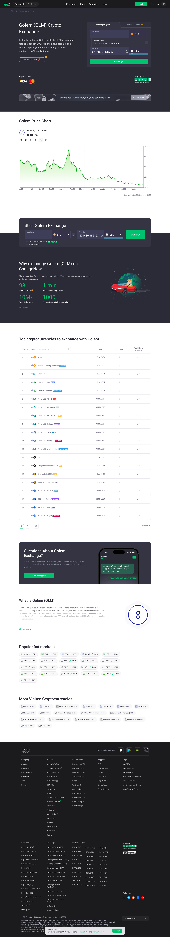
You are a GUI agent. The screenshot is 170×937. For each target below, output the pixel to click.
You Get (95, 49)
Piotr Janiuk (82, 613)
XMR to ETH (89, 869)
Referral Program (78, 772)
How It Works (103, 768)
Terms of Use (83, 932)
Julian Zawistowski (64, 613)
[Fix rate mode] (126, 51)
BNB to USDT (90, 885)
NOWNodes (76, 806)
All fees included (98, 40)
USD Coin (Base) (46, 507)
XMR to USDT (90, 881)
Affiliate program (78, 777)
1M (31, 140)
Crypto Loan (51, 818)
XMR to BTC (76, 868)
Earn (82, 4)
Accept (117, 931)
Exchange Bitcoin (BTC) (55, 847)
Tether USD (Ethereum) (48, 407)
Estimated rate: (98, 44)
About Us (24, 764)
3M (36, 140)
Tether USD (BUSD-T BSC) (49, 416)
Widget (74, 781)
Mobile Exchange (53, 772)
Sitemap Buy (25, 910)
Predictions (51, 789)
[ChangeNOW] (7, 4)
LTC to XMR (89, 852)
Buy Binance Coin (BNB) (30, 860)
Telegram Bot (51, 822)
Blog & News (25, 768)
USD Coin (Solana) (48, 499)
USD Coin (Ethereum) (48, 491)
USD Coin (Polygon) (49, 516)
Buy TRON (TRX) (27, 885)
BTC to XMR (76, 847)
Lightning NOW (52, 827)
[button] (138, 34)
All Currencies (51, 906)
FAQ (99, 764)
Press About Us (26, 772)
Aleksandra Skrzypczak (31, 613)
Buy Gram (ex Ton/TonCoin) (31, 889)
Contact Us (102, 777)
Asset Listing (77, 789)
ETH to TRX (103, 877)
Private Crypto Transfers (55, 797)
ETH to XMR (76, 860)
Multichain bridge (78, 793)
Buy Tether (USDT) (27, 855)
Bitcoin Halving (103, 789)
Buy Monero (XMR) (28, 880)
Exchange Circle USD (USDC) (57, 864)
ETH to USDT (103, 865)
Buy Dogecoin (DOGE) (29, 872)
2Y (46, 140)
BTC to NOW (103, 873)
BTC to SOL (103, 885)
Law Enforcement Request (132, 785)
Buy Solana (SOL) (27, 893)
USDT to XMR (77, 855)
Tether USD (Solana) (49, 424)
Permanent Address (54, 768)
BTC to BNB (89, 877)
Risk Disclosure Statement (132, 777)
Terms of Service (128, 768)
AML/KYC (126, 764)
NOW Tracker (51, 781)
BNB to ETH (76, 872)
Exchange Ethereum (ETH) (56, 851)
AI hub (49, 793)
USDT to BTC (77, 885)
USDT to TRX (90, 848)
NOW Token (51, 785)
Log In (141, 4)
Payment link (51, 831)
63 (36, 526)
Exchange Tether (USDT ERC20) (58, 855)
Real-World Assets (53, 802)
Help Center (102, 781)
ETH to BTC (76, 864)
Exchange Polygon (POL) (55, 880)
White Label (76, 785)
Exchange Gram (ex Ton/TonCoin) (53, 886)
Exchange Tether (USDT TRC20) (58, 860)
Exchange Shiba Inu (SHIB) (56, 895)
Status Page (102, 785)
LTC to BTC (89, 873)
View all (145, 526)
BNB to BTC (89, 860)
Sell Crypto (25, 905)
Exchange (71, 4)
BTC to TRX (103, 869)
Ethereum (41, 374)
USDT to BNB (103, 856)
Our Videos (25, 777)
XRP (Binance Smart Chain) (50, 466)
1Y (41, 140)
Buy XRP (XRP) (26, 868)
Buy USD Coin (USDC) (29, 864)
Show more (24, 629)
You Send (95, 32)
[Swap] (146, 42)
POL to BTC (103, 881)
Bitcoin (40, 357)
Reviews (24, 785)
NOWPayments (77, 797)
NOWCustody (77, 802)
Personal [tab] (19, 4)
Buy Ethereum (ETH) (28, 851)
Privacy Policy (128, 772)
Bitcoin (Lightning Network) (52, 366)
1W (26, 140)
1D (21, 140)
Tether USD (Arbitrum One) (53, 449)
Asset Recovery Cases (130, 789)
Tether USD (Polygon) (49, 441)
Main (13, 11)
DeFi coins (50, 810)
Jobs (23, 781)
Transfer (93, 4)
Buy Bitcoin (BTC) (27, 847)
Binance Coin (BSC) (47, 474)
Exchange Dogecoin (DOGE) (56, 876)
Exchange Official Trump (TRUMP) (55, 901)
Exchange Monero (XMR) (55, 868)
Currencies (23, 11)
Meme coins (51, 806)
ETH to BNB (89, 856)
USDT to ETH (103, 852)
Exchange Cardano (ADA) (56, 872)
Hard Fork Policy (128, 781)
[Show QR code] (146, 750)
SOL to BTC (76, 880)
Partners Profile (78, 768)
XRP (39, 457)
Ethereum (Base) (46, 382)
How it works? (24, 308)
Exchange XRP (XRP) (54, 891)
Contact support (39, 575)
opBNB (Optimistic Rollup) (48, 482)
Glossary (101, 772)
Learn (104, 4)
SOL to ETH (103, 848)
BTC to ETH (76, 876)
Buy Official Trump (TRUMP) (31, 897)
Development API (78, 764)
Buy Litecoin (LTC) (27, 876)
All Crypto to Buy (27, 901)
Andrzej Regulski (48, 613)
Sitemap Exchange (53, 910)
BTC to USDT (77, 851)
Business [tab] (32, 4)
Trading (49, 835)
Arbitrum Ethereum (50, 391)
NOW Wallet (51, 777)
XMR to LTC (89, 865)
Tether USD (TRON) (47, 399)
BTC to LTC (102, 860)
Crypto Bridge (51, 814)
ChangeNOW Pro (53, 764)
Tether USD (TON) (46, 432)
